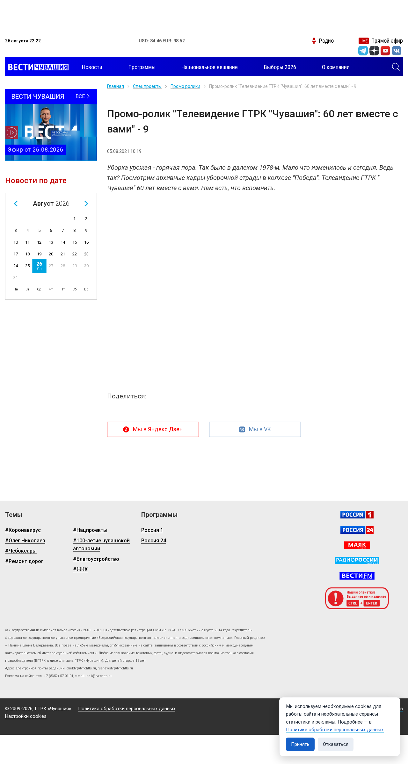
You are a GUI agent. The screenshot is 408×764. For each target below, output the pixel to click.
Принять (300, 744)
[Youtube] (385, 50)
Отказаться (335, 744)
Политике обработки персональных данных (335, 729)
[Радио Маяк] (357, 545)
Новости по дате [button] (36, 180)
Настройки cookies (26, 716)
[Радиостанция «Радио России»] (357, 560)
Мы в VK (260, 429)
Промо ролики (185, 86)
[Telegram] (363, 50)
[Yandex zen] (374, 50)
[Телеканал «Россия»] (357, 514)
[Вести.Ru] (357, 530)
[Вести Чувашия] (37, 67)
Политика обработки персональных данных (126, 708)
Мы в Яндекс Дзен (158, 429)
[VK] (396, 50)
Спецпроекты (147, 86)
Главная (115, 86)
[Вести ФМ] (357, 576)
